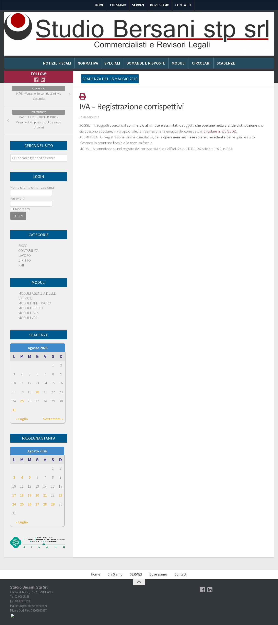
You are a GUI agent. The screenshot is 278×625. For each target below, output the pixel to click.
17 (14, 495)
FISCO (22, 245)
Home (99, 5)
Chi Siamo (118, 5)
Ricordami (22, 209)
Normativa (88, 63)
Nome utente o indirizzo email (32, 187)
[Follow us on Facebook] (36, 79)
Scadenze (226, 63)
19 (29, 495)
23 (60, 495)
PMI (21, 265)
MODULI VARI (28, 317)
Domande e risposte (145, 63)
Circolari (201, 63)
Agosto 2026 (37, 347)
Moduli (179, 63)
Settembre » (53, 419)
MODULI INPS (28, 312)
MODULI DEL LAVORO (34, 303)
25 (22, 401)
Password (17, 198)
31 (14, 410)
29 (53, 504)
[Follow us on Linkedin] (42, 79)
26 (29, 504)
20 (37, 392)
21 (45, 495)
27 (37, 504)
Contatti (183, 5)
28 (45, 504)
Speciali (112, 63)
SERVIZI (138, 5)
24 (14, 504)
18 (22, 495)
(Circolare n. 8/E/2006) (219, 131)
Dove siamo (159, 5)
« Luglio (22, 419)
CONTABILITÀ (28, 250)
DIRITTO (24, 260)
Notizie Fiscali (57, 63)
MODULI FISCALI (30, 308)
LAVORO (24, 255)
